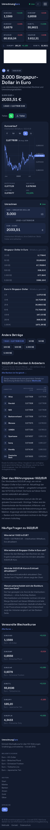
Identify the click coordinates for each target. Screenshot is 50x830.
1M (20, 133)
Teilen (22, 116)
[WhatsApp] (11, 115)
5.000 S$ (8, 353)
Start (4, 781)
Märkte (5, 784)
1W (13, 133)
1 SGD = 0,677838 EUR (14, 341)
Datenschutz (25, 825)
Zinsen (4, 791)
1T (7, 133)
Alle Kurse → (7, 629)
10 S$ (31, 341)
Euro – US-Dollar (9, 757)
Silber (4, 797)
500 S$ (18, 347)
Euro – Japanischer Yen (11, 770)
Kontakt (15, 825)
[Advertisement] (25, 56)
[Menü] (45, 4)
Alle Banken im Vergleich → (14, 373)
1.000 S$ (30, 347)
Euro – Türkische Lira (10, 767)
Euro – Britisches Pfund (11, 760)
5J (31, 133)
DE (4, 810)
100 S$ (7, 347)
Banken (5, 788)
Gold (4, 794)
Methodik (36, 381)
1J (25, 133)
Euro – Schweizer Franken (13, 764)
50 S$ (41, 341)
